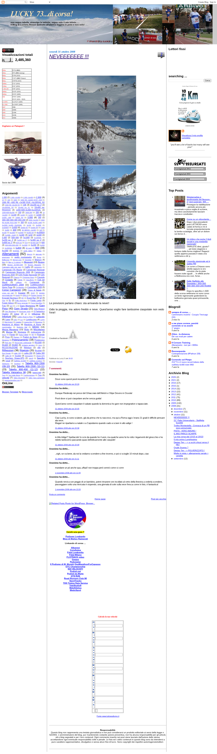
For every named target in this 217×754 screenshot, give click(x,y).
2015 (173, 386)
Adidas (39, 251)
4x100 (4, 233)
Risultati (38, 351)
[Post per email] (73, 358)
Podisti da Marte (30, 337)
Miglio (26, 330)
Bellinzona (5, 260)
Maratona (38, 322)
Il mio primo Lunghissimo (185, 439)
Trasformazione (29, 375)
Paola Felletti (23, 335)
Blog (3, 262)
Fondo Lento (35, 301)
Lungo (42, 320)
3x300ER (5, 227)
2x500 (38, 215)
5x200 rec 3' (7, 240)
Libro (15, 320)
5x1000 (26, 238)
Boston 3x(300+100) (15, 265)
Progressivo (39, 340)
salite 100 (17, 353)
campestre (38, 267)
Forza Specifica (36, 303)
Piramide (41, 335)
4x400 (21, 235)
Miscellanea (39, 329)
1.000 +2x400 (15, 197)
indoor (16, 314)
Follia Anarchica (21, 300)
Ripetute (24, 350)
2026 (173, 377)
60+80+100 (35, 243)
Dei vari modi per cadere (182, 336)
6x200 (33, 245)
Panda (12, 335)
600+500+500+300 (11, 245)
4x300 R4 (30, 233)
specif (31, 358)
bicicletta (28, 260)
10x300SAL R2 (8, 207)
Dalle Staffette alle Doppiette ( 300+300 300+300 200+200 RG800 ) (199, 284)
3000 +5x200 (33, 220)
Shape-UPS (40, 356)
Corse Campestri (11, 290)
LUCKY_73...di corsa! (42, 13)
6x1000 (24, 245)
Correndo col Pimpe (182, 359)
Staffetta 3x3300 (20, 361)
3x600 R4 (34, 227)
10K (24, 205)
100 (8, 200)
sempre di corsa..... (181, 312)
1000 (15, 200)
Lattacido (40, 316)
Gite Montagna (10, 311)
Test (3, 375)
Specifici (41, 358)
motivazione (36, 332)
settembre (178, 458)
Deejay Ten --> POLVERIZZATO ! (189, 450)
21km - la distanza (181, 334)
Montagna (22, 332)
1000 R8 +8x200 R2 (12, 205)
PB (33, 335)
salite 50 (8, 356)
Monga (9, 332)
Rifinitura (27, 348)
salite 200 (28, 353)
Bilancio (38, 260)
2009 (173, 403)
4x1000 (12, 233)
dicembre (178, 409)
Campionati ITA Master (12, 270)
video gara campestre (36, 378)
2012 (173, 394)
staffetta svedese (35, 361)
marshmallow (7, 327)
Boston (41, 262)
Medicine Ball (22, 327)
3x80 (43, 227)
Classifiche (30, 280)
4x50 (30, 235)
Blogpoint (28, 262)
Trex (40, 375)
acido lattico (27, 251)
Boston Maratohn (34, 265)
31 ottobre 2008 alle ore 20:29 (67, 384)
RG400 (5, 345)
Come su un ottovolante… (199, 219)
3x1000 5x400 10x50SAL (12, 225)
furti (11, 306)
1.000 (4, 197)
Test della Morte (14, 375)
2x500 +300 (6, 217)
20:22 (71, 358)
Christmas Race (28, 277)
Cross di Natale (34, 290)
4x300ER (41, 233)
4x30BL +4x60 (10, 235)
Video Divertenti (19, 378)
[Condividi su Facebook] (73, 338)
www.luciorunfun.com (12, 380)
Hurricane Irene (24, 311)
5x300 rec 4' (35, 240)
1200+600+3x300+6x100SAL (28, 210)
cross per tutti (8, 293)
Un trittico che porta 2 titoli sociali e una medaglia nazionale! (199, 241)
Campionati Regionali (35, 270)
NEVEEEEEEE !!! (69, 56)
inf (26, 314)
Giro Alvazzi (39, 309)
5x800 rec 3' (7, 243)
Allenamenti (10, 254)
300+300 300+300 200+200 (13, 220)
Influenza (36, 314)
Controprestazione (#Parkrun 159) (186, 354)
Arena (39, 257)
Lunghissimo (31, 320)
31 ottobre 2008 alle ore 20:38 (67, 428)
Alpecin (29, 254)
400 (14, 230)
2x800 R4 (19, 217)
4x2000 (20, 233)
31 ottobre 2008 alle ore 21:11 (67, 459)
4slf (40, 230)
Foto (4, 306)
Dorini (18, 295)
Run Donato (6, 353)
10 (3, 200)
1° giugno (176, 328)
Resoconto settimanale (23, 343)
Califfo (27, 267)
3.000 (30, 217)
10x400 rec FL (24, 207)
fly (10, 301)
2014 (173, 388)
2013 (173, 391)
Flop (3, 300)
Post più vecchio (158, 499)
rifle (39, 348)
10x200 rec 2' (36, 205)
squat (7, 361)
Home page (100, 499)
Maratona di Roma (32, 325)
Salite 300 (40, 353)
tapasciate (36, 373)
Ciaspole (41, 277)
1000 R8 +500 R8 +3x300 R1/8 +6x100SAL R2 (23, 202)
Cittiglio (19, 280)
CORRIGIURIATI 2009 (13, 285)
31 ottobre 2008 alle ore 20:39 (67, 445)
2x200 (22, 215)
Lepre (7, 320)
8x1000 (5, 251)
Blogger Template (10, 392)
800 (37, 248)
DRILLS (25, 295)
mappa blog (28, 322)
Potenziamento (20, 339)
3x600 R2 (24, 227)
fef (41, 298)
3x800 (7, 230)
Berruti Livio (17, 260)
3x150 (29, 225)
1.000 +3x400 (28, 197)
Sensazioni (29, 356)
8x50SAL (16, 251)
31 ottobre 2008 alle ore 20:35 (67, 409)
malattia (18, 322)
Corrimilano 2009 (34, 287)
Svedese (17, 364)
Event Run (31, 298)
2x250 (30, 215)
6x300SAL (8, 248)
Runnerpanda (178, 351)
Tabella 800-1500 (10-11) (31, 366)
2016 (173, 383)
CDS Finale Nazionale (27, 275)
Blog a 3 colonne (14, 262)
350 (22, 223)
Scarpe (18, 356)
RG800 (15, 345)
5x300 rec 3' (22, 240)
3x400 (14, 228)
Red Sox (8, 343)
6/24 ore (19, 243)
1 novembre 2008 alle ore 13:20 (68, 489)
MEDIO (35, 327)
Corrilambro (20, 287)
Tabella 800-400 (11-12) (23, 369)
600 (43, 243)
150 (19, 213)
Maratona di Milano (11, 325)
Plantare (16, 337)
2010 (173, 400)
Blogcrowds (27, 392)
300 (39, 218)
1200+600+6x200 (8, 212)
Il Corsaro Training (181, 342)
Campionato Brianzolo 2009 (17, 272)
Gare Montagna (27, 306)
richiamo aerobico (28, 345)
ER (22, 298)
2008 (173, 406)
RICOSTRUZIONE (10, 348)
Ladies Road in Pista (25, 317)
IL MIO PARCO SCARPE (185, 433)
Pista (7, 337)
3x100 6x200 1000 (35, 222)
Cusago (21, 293)
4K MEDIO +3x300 (29, 230)
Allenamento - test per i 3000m (185, 345)
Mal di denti (9, 322)
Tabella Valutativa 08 (14, 372)
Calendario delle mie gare (11, 267)
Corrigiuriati (34, 282)
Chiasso (16, 277)
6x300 (42, 245)
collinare (19, 282)
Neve (4, 335)
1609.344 (28, 212)
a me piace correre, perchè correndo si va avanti (185, 324)
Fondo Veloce (8, 303)
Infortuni (6, 316)
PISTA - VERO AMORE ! (185, 431)
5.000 (4, 238)
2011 (173, 397)
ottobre (177, 414)
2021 (173, 380)
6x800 (18, 248)
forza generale (22, 303)
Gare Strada (21, 308)
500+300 (15, 238)
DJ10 (33, 293)
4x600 (39, 235)
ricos (40, 345)
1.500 (38, 197)
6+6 (26, 243)
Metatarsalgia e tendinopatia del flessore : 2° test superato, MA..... (199, 199)
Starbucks (5, 364)
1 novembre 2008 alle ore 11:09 (68, 473)
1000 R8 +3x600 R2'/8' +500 (31, 200)
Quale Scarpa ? (181, 447)
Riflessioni (8, 350)
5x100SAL (37, 238)
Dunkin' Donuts (36, 295)
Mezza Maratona (10, 329)
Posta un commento (57, 494)
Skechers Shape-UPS (14, 358)
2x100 (13, 215)
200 (37, 213)
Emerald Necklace (10, 298)
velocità (5, 377)
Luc (21, 320)
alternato (39, 254)
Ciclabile (9, 280)
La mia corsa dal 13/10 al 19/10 (188, 436)
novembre (178, 411)
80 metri (29, 248)
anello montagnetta (23, 257)
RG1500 (38, 343)
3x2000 (38, 225)
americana (6, 257)
